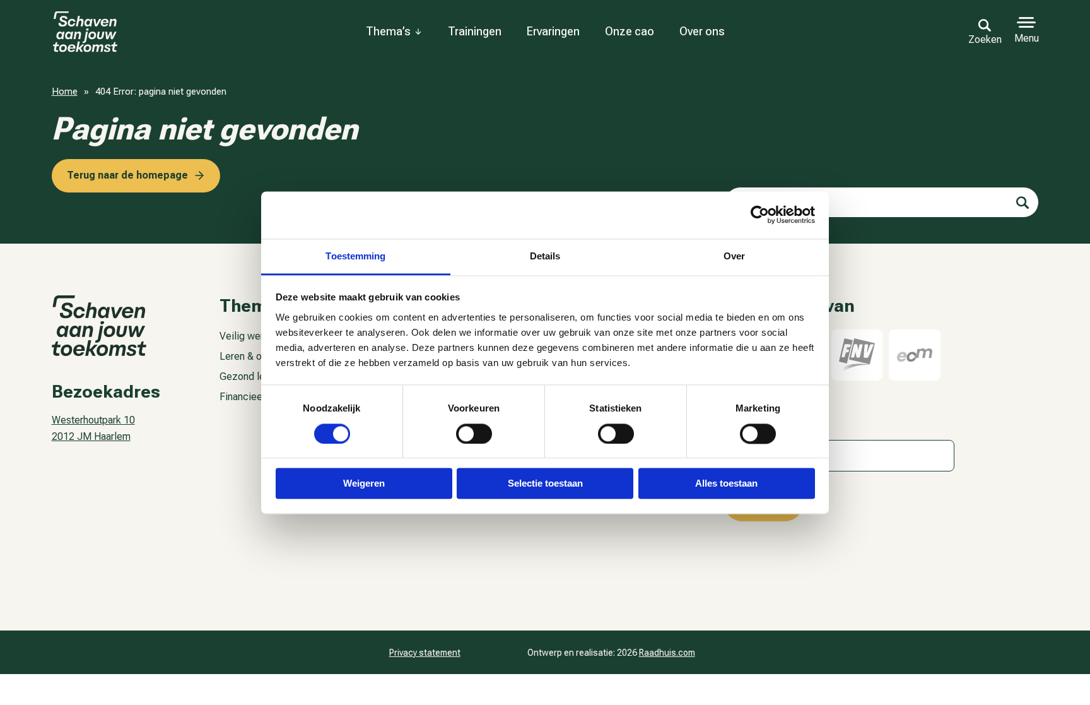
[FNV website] (856, 355)
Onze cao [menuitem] (629, 31)
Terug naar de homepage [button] (127, 175)
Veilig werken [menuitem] (249, 336)
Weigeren (364, 483)
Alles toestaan (726, 483)
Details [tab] (545, 256)
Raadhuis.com (667, 653)
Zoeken (985, 39)
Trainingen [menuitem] (474, 31)
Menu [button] (1026, 38)
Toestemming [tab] (355, 256)
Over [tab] (734, 256)
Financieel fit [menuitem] (248, 397)
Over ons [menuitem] (702, 31)
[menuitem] (394, 31)
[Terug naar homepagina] (100, 31)
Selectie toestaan (545, 483)
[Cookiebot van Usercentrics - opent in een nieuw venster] (760, 214)
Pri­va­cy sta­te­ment (424, 653)
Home (65, 91)
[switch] (474, 434)
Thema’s (388, 31)
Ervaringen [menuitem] (553, 31)
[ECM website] (914, 355)
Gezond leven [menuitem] (250, 376)
